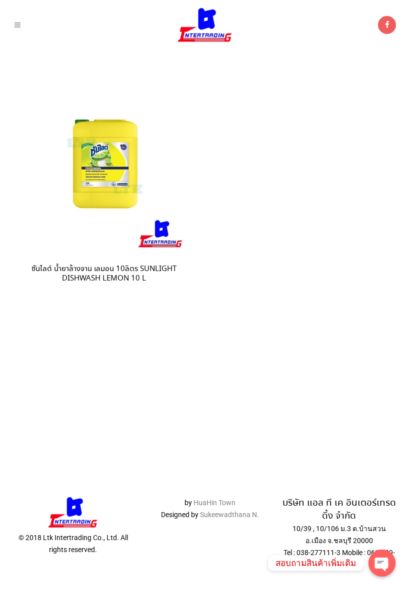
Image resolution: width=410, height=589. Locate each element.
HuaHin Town (215, 503)
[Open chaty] (382, 563)
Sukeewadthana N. (228, 515)
